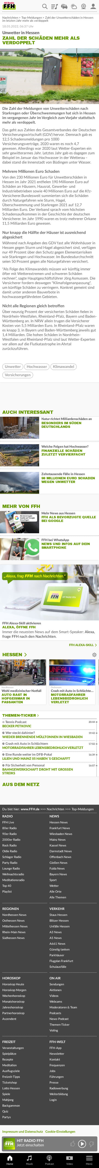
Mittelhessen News (15, 926)
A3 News (56, 932)
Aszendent (9, 1019)
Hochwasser (37, 367)
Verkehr (57, 909)
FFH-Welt (57, 1042)
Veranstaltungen (13, 1048)
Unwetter (13, 367)
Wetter (73, 5)
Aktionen (55, 990)
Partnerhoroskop (13, 1013)
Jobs (52, 1071)
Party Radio (9, 862)
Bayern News (58, 874)
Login (53, 1100)
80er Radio (9, 828)
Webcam (83, 5)
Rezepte (7, 1059)
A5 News (56, 938)
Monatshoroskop (13, 1001)
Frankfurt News (60, 828)
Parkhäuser (57, 955)
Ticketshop (9, 1082)
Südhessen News (13, 938)
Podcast (49, 1164)
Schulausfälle (58, 966)
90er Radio (9, 834)
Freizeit (8, 1042)
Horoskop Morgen (14, 990)
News (54, 816)
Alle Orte (55, 891)
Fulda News (57, 868)
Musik (29, 1164)
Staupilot (64, 5)
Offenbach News (60, 857)
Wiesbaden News (61, 834)
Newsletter (57, 1053)
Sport (53, 880)
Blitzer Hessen (59, 920)
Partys (6, 1117)
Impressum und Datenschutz (22, 1131)
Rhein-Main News (14, 932)
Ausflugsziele (11, 1071)
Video (69, 1164)
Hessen (12, 655)
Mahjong (8, 1100)
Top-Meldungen (31, 17)
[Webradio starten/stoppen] (82, 1144)
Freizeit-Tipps (11, 1077)
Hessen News (59, 822)
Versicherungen (18, 375)
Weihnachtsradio (13, 874)
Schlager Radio (11, 857)
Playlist (54, 5)
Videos (54, 996)
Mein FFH (93, 5)
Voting (54, 1030)
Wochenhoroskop (13, 996)
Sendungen (57, 984)
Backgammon (11, 1105)
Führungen (57, 1077)
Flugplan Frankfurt (61, 961)
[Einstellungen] (28, 655)
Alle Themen (58, 897)
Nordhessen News (14, 915)
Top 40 (6, 886)
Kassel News (58, 845)
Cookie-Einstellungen (60, 1131)
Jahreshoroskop (12, 1007)
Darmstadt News (61, 851)
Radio (7, 816)
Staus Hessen (58, 915)
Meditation (9, 1065)
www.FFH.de (30, 809)
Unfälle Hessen (60, 926)
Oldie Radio (9, 851)
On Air (55, 978)
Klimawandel (63, 367)
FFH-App (55, 1048)
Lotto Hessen (11, 1088)
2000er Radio (11, 839)
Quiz (5, 1111)
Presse (54, 1082)
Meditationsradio (13, 880)
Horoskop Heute (13, 984)
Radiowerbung (59, 1088)
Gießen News (58, 862)
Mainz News (58, 839)
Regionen (10, 909)
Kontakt (55, 1059)
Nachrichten (10, 17)
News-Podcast (59, 1019)
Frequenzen (57, 1065)
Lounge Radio (11, 868)
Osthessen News (13, 920)
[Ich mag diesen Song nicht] (91, 1144)
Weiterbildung (59, 1094)
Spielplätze (9, 1053)
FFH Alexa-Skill (81, 645)
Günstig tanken (60, 949)
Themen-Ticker (19, 715)
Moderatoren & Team (63, 1007)
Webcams (56, 1001)
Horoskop (11, 978)
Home (9, 1164)
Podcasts (55, 1013)
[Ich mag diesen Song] (73, 1144)
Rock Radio (9, 845)
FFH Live (8, 822)
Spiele (6, 1094)
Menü (89, 1164)
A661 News (57, 943)
